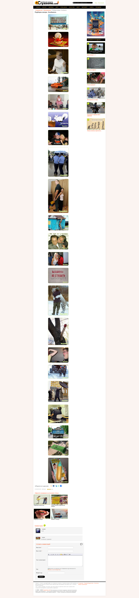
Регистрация (101, 2)
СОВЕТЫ (91, 7)
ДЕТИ (57, 7)
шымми (44, 529)
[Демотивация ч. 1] (96, 53)
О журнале (80, 583)
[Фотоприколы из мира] (96, 98)
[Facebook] (61, 486)
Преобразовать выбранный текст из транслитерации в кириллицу (68, 554)
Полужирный (49, 554)
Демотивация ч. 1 (91, 54)
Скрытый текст (65, 554)
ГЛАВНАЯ (38, 7)
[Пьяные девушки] (96, 83)
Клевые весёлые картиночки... (94, 130)
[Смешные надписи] (96, 68)
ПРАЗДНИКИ (98, 7)
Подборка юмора (38, 519)
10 (88, 58)
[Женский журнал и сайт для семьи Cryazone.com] (47, 4)
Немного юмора (55, 519)
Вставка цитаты (66, 554)
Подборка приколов (39, 505)
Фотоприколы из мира (92, 99)
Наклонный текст (50, 554)
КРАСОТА (44, 7)
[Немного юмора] (59, 518)
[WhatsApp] (58, 486)
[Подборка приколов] (42, 504)
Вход (96, 2)
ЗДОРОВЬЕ (51, 7)
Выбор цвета (63, 554)
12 (88, 43)
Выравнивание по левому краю (56, 554)
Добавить (41, 576)
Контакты (96, 583)
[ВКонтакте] (53, 486)
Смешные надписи (91, 69)
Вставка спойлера (70, 554)
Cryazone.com (47, 590)
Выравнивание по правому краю (59, 554)
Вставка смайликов (61, 554)
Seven (43, 537)
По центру (57, 554)
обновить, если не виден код (54, 569)
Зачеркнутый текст (54, 554)
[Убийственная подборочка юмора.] (59, 504)
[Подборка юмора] (42, 518)
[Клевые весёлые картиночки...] (96, 129)
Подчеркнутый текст (52, 554)
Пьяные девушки (91, 84)
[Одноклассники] (51, 486)
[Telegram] (56, 486)
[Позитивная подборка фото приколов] (96, 113)
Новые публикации (82, 584)
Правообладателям (88, 583)
